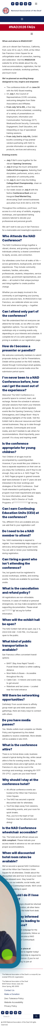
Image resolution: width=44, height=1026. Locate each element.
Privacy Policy (10, 1006)
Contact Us (9, 990)
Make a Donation (12, 994)
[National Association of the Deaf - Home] (6, 10)
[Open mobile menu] (36, 4)
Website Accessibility (13, 1002)
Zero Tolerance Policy (14, 998)
